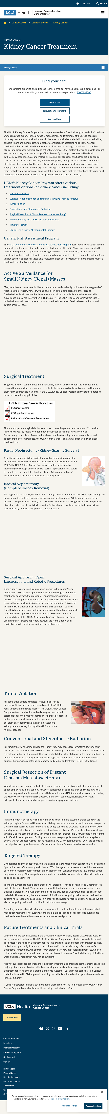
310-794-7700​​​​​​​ (84, 92)
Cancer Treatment (11, 1038)
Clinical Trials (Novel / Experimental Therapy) (32, 229)
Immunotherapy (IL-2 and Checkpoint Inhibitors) (34, 219)
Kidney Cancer (60, 22)
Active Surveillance (19, 193)
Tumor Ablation (17, 203)
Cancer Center (19, 22)
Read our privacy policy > (60, 1099)
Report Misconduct (11, 1081)
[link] (41, 1028)
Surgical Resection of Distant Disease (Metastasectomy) (38, 214)
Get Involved (9, 1057)
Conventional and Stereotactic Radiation (30, 209)
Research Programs (12, 1052)
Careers (7, 1061)
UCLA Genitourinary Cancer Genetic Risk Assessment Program (40, 244)
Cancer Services (40, 22)
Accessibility (8, 1085)
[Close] (102, 1092)
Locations (7, 1043)
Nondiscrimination (11, 1077)
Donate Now (12, 1017)
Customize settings (69, 1105)
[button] (83, 3)
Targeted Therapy (19, 224)
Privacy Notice (9, 1073)
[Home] (5, 22)
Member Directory (11, 1047)
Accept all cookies (93, 1106)
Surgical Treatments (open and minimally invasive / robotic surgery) (44, 198)
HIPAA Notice (9, 1068)
